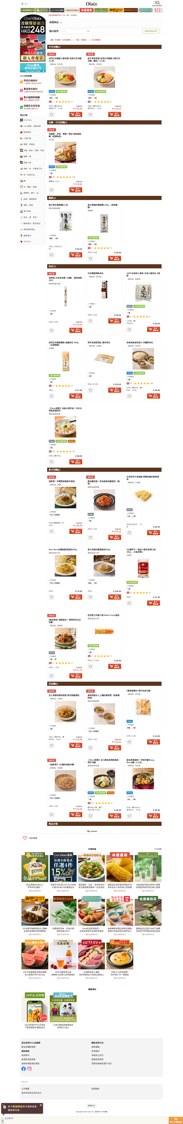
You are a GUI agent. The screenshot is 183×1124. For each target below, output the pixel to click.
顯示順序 (54, 31)
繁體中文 (91, 1106)
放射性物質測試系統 (30, 1063)
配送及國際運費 (28, 1047)
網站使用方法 (98, 1043)
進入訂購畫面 (176, 1120)
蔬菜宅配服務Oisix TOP (57, 15)
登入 (25, 4)
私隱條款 (96, 1089)
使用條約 (96, 1051)
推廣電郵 (96, 1047)
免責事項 (25, 1055)
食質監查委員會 (28, 1059)
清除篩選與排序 (150, 31)
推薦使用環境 (98, 1059)
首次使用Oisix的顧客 (30, 1043)
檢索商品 (157, 4)
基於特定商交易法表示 (31, 1093)
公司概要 (25, 1089)
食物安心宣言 (98, 1055)
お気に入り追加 (51, 114)
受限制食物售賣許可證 (102, 1063)
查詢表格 (25, 1051)
